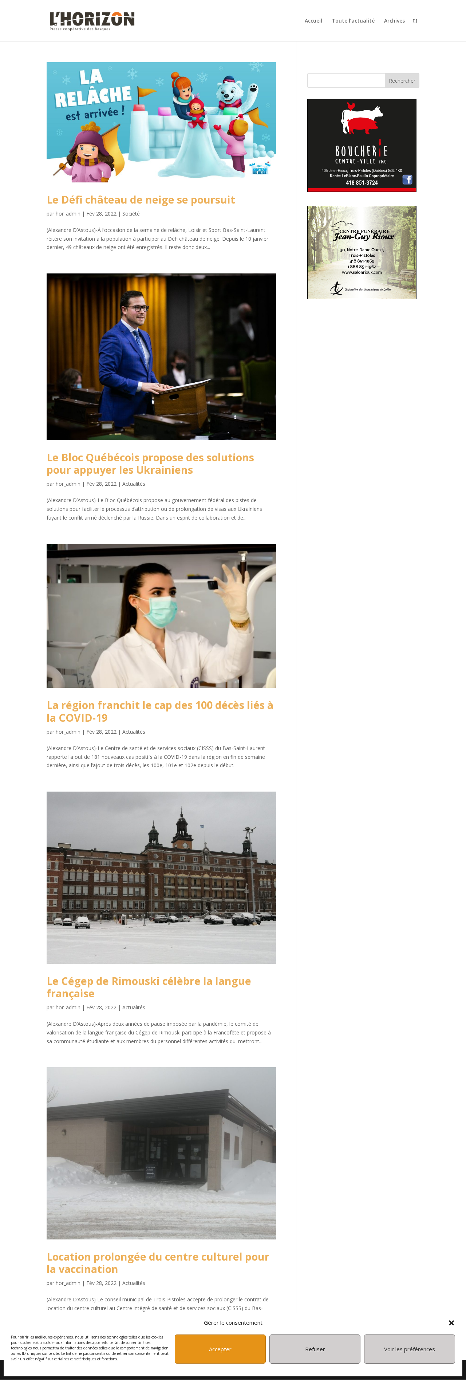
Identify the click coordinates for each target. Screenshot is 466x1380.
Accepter (220, 1349)
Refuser (315, 1349)
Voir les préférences (409, 1349)
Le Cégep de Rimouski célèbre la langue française (149, 987)
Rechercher (402, 80)
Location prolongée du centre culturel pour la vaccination (158, 1262)
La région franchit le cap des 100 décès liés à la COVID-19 (160, 711)
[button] (451, 1322)
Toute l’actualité (353, 21)
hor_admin (68, 213)
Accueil (313, 21)
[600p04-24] (361, 190)
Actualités (133, 483)
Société (131, 213)
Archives (394, 21)
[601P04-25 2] (361, 297)
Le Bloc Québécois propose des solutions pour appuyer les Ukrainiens (150, 463)
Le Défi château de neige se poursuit (141, 199)
